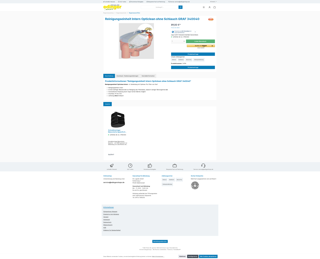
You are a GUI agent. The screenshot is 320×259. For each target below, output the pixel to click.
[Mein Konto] (210, 7)
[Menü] (204, 7)
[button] (201, 46)
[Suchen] (180, 7)
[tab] (109, 76)
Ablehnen (182, 256)
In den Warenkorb (200, 41)
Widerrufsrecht (107, 225)
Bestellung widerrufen (160, 241)
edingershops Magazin (110, 211)
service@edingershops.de (182, 1)
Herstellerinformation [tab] (148, 76)
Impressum (106, 219)
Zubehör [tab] (107, 104)
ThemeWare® (176, 249)
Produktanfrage (193, 54)
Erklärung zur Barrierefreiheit (112, 230)
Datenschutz (107, 222)
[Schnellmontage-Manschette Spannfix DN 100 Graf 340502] (118, 119)
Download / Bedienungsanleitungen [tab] (127, 76)
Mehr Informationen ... (158, 256)
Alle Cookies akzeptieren (208, 256)
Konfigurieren (192, 256)
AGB (104, 227)
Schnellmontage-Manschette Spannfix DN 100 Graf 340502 (117, 131)
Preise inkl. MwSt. (175, 27)
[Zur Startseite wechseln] (112, 7)
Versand (105, 217)
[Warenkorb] (214, 7)
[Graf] (211, 19)
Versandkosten (173, 247)
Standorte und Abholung (111, 214)
